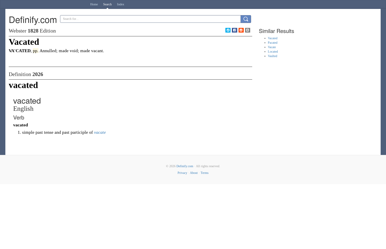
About (194, 173)
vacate (100, 132)
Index (120, 4)
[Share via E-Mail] (247, 30)
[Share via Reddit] (241, 30)
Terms (204, 173)
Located (273, 51)
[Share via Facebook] (234, 30)
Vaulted (272, 56)
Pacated (272, 42)
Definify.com (184, 166)
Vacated (272, 38)
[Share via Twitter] (228, 30)
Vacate (272, 47)
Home (94, 4)
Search (107, 4)
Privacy (182, 173)
